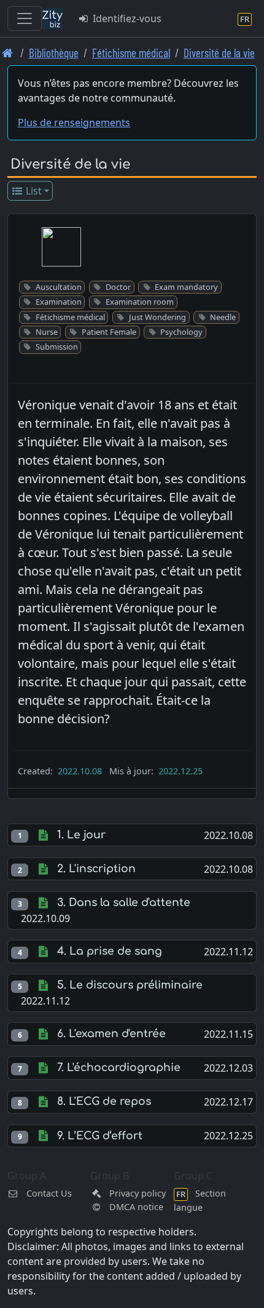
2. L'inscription (96, 869)
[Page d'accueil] (7, 53)
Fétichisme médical (131, 53)
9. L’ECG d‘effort (99, 1136)
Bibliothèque (54, 53)
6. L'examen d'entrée (111, 1034)
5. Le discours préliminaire (130, 985)
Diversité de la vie (219, 53)
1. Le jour (81, 835)
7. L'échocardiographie (119, 1067)
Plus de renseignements (74, 122)
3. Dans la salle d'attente (123, 903)
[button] (61, 247)
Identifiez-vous (125, 18)
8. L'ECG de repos (104, 1101)
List (32, 191)
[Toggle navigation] (24, 18)
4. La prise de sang (109, 951)
